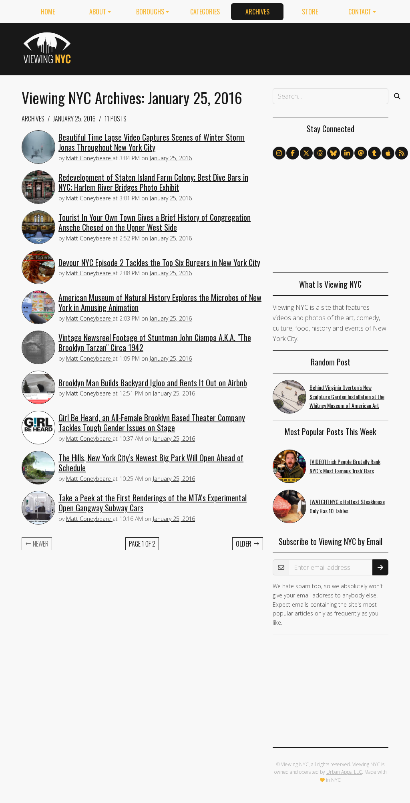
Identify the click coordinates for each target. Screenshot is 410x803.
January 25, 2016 (74, 118)
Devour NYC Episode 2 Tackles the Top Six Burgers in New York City (159, 262)
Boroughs (150, 11)
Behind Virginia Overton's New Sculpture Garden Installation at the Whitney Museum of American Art (347, 396)
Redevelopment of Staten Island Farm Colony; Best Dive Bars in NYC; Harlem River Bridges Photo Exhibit (153, 182)
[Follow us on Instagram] (279, 153)
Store (310, 11)
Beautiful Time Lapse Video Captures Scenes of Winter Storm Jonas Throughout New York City (151, 142)
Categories (205, 11)
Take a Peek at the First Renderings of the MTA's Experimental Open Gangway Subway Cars (152, 503)
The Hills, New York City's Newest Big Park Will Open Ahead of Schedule (150, 463)
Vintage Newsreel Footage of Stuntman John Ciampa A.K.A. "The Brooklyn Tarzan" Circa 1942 (154, 342)
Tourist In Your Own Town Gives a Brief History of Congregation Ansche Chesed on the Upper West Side (154, 222)
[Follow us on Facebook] (292, 153)
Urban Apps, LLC (344, 772)
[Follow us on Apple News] (388, 153)
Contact (359, 11)
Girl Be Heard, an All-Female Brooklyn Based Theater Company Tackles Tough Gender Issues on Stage (151, 423)
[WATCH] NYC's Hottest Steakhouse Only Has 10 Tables (347, 506)
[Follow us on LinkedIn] (347, 153)
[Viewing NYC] (48, 48)
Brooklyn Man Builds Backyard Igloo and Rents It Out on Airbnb (152, 383)
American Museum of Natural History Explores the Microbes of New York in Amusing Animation (159, 302)
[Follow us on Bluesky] (333, 153)
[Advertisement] (242, 48)
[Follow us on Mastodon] (360, 153)
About (97, 11)
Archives (257, 11)
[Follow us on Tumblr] (374, 153)
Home (48, 11)
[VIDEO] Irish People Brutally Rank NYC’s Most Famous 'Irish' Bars (345, 466)
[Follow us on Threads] (320, 153)
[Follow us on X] (306, 153)
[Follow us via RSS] (401, 153)
